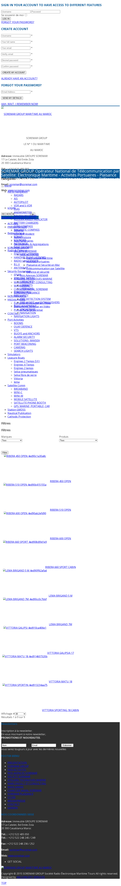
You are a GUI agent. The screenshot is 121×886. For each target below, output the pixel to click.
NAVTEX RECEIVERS (25, 216)
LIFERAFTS (26, 285)
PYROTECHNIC (22, 292)
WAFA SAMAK (15, 787)
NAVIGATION (28, 313)
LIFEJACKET (27, 281)
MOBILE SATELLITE (25, 399)
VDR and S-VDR (23, 205)
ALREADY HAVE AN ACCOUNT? (19, 78)
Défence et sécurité (37, 272)
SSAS (17, 209)
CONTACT (14, 313)
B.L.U (17, 264)
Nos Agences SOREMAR (34, 275)
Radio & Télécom (17, 250)
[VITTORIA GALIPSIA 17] (24, 628)
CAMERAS (19, 347)
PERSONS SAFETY (24, 278)
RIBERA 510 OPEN (60, 510)
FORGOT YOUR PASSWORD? (17, 22)
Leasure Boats (16, 357)
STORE (12, 797)
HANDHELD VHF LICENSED (30, 257)
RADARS (18, 195)
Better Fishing (16, 233)
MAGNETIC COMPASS (27, 229)
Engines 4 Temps (24, 364)
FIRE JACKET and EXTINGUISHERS (40, 302)
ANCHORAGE (27, 309)
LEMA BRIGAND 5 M (60, 595)
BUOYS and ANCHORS (27, 333)
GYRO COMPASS (23, 226)
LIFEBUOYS (26, 288)
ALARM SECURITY (24, 337)
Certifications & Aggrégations (31, 244)
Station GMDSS (17, 409)
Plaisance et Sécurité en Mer (43, 265)
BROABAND (21, 389)
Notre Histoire (22, 237)
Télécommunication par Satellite (45, 268)
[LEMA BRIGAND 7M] (25, 599)
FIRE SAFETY (21, 295)
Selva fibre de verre (25, 375)
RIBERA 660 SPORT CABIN (60, 567)
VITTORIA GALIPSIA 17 (60, 653)
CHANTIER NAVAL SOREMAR (24, 790)
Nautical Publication (19, 413)
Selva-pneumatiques (26, 371)
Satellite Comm (16, 385)
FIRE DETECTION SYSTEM (35, 299)
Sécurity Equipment (19, 271)
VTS (16, 330)
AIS (16, 198)
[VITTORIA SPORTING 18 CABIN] (25, 685)
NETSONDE (21, 243)
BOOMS (18, 323)
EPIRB (17, 274)
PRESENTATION (17, 762)
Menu (7, 185)
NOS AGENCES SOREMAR (22, 773)
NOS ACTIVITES (17, 769)
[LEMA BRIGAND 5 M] (25, 570)
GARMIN (13, 807)
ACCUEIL (13, 223)
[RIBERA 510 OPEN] (24, 484)
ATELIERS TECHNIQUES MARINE (27, 780)
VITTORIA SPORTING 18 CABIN (60, 710)
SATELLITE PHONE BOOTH (30, 402)
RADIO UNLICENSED (26, 261)
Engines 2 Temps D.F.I (27, 361)
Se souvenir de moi (12, 15)
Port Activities (16, 319)
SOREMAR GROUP (18, 766)
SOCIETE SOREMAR (19, 776)
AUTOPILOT (21, 202)
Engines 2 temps (23, 368)
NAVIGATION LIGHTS (26, 316)
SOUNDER (20, 240)
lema (17, 382)
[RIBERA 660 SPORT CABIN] (25, 542)
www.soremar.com (19, 855)
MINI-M (18, 396)
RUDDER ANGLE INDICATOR (30, 219)
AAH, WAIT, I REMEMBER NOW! (19, 104)
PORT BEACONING (25, 344)
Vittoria (18, 378)
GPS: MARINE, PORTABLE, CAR (32, 406)
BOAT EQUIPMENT (25, 306)
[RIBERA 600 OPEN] (25, 513)
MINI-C (18, 392)
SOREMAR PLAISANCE (20, 794)
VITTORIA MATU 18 (60, 681)
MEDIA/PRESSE (16, 299)
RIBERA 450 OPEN (60, 481)
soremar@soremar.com (23, 184)
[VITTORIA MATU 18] (24, 656)
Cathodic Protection (19, 416)
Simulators (14, 354)
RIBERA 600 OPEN (60, 538)
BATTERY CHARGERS (26, 223)
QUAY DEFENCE (23, 326)
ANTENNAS (21, 268)
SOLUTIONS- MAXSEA (27, 340)
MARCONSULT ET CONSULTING (27, 783)
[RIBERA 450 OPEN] (25, 456)
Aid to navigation (18, 191)
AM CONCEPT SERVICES (31, 877)
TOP (3, 883)
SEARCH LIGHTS (23, 351)
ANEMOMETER (23, 212)
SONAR (18, 236)
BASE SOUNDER (23, 247)
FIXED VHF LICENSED (26, 254)
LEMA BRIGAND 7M (60, 624)
